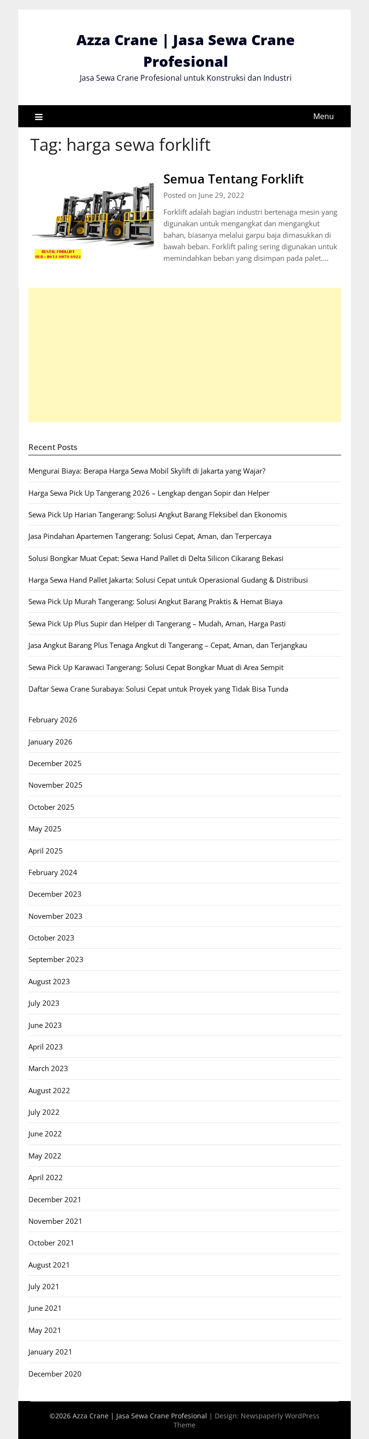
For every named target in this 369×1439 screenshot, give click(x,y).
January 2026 (50, 741)
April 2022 (45, 1177)
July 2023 (44, 1003)
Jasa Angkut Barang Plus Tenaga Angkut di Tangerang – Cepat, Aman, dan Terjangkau (167, 645)
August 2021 (49, 1264)
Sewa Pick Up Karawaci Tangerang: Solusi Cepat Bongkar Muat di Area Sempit (155, 667)
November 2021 (55, 1221)
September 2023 (56, 959)
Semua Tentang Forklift (233, 178)
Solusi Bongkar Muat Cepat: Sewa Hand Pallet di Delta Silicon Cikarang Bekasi (155, 558)
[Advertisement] (184, 355)
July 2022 (44, 1112)
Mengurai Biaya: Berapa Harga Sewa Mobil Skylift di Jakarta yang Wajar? (146, 471)
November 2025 (55, 785)
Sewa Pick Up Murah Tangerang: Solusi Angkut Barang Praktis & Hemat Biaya (155, 601)
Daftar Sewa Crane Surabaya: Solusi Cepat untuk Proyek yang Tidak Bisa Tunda (158, 689)
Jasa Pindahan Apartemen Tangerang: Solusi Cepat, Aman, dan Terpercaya (149, 536)
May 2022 (45, 1155)
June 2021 (45, 1308)
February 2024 (52, 872)
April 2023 (45, 1046)
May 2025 (45, 828)
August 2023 (49, 981)
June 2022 (45, 1133)
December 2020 (55, 1373)
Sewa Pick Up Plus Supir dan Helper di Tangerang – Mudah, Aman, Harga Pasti (157, 623)
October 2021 (51, 1242)
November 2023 (55, 916)
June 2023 (45, 1025)
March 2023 (48, 1068)
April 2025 (45, 850)
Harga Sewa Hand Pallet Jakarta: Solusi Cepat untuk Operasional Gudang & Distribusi (168, 580)
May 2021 (45, 1330)
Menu (323, 116)
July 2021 (44, 1286)
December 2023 (55, 894)
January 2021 (50, 1351)
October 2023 (51, 937)
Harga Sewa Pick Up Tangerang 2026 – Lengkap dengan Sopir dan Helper (149, 493)
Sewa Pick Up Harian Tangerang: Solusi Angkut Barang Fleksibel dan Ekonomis (157, 514)
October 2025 (51, 807)
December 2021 (55, 1199)
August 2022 (49, 1090)
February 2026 (52, 719)
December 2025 (55, 763)
